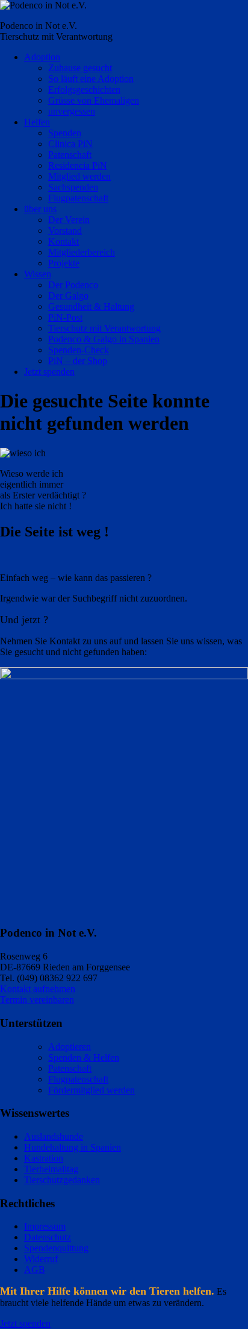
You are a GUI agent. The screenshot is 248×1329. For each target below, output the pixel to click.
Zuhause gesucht (80, 68)
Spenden (64, 133)
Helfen (37, 122)
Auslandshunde (53, 1136)
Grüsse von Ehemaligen (93, 100)
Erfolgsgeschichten (84, 89)
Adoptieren (69, 1047)
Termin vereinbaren (37, 999)
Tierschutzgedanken (62, 1180)
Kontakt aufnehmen (37, 989)
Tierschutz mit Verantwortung (104, 328)
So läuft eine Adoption (91, 79)
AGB (34, 1270)
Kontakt (63, 241)
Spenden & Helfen (83, 1057)
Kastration (43, 1158)
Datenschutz (47, 1237)
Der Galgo (68, 296)
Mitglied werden (79, 176)
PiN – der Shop (77, 361)
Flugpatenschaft (78, 198)
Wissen (37, 274)
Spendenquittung (56, 1248)
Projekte (63, 263)
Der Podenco (73, 285)
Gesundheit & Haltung (91, 306)
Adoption (42, 57)
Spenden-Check (78, 350)
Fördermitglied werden (91, 1090)
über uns (40, 209)
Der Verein (69, 220)
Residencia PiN (77, 165)
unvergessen (71, 111)
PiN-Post (65, 317)
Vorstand (65, 230)
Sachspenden (73, 187)
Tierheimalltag (51, 1169)
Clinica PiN (70, 144)
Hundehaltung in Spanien (72, 1147)
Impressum (45, 1226)
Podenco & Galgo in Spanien (104, 339)
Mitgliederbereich (81, 252)
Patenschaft (69, 154)
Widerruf (41, 1259)
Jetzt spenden (49, 371)
